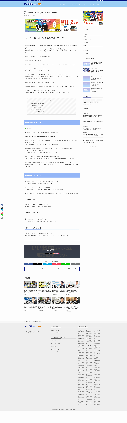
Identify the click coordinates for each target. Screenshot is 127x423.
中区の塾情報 (89, 333)
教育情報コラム (55, 349)
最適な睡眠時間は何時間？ (37, 103)
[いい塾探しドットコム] (32, 4)
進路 (85, 45)
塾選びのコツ (87, 36)
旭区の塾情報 (81, 365)
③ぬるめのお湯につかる (39, 111)
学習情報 (86, 42)
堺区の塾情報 (89, 331)
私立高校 (86, 53)
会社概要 (53, 341)
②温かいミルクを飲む (38, 109)
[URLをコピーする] (75, 264)
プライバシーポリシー (56, 343)
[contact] (100, 0)
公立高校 (86, 50)
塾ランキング (87, 47)
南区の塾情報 (89, 338)
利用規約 (53, 346)
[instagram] (97, 0)
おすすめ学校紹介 (55, 332)
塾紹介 (85, 34)
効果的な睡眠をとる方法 (37, 105)
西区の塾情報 (81, 341)
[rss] (99, 0)
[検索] (102, 0)
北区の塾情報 (81, 343)
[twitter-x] (95, 0)
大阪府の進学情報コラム (57, 330)
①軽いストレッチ (37, 107)
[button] (28, 264)
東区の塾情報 (89, 335)
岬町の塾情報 (97, 404)
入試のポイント (87, 39)
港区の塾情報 (81, 401)
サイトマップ (54, 352)
